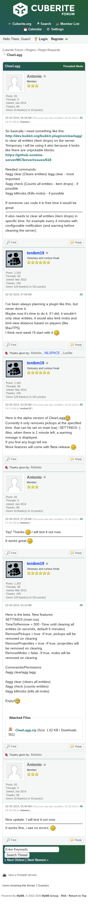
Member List (69, 24)
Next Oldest (15, 860)
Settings (57, 29)
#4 (81, 518)
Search (46, 24)
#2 (81, 294)
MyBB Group (50, 895)
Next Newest (36, 860)
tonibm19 (25, 408)
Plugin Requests (49, 50)
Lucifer (67, 353)
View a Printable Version (22, 874)
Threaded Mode (73, 66)
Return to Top (78, 895)
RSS (63, 895)
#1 (81, 117)
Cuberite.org (21, 24)
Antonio (34, 76)
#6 (81, 806)
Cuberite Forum (12, 50)
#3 (81, 404)
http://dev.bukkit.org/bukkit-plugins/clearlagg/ (43, 136)
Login (43, 39)
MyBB (20, 895)
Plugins (31, 50)
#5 (81, 605)
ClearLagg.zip (25, 730)
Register (57, 39)
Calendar (35, 29)
